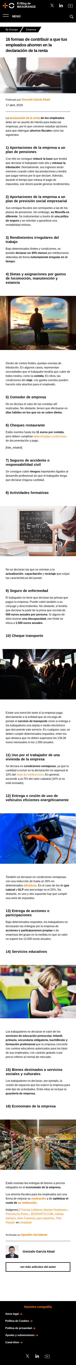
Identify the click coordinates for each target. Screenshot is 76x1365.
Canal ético (12, 1342)
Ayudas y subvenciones (19, 1335)
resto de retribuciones (30, 774)
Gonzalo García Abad (36, 99)
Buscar (71, 16)
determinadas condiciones (50, 436)
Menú (16, 16)
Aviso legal (12, 1313)
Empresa (31, 29)
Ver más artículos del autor (38, 1266)
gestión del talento (35, 1234)
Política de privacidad (18, 1328)
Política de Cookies (17, 1320)
